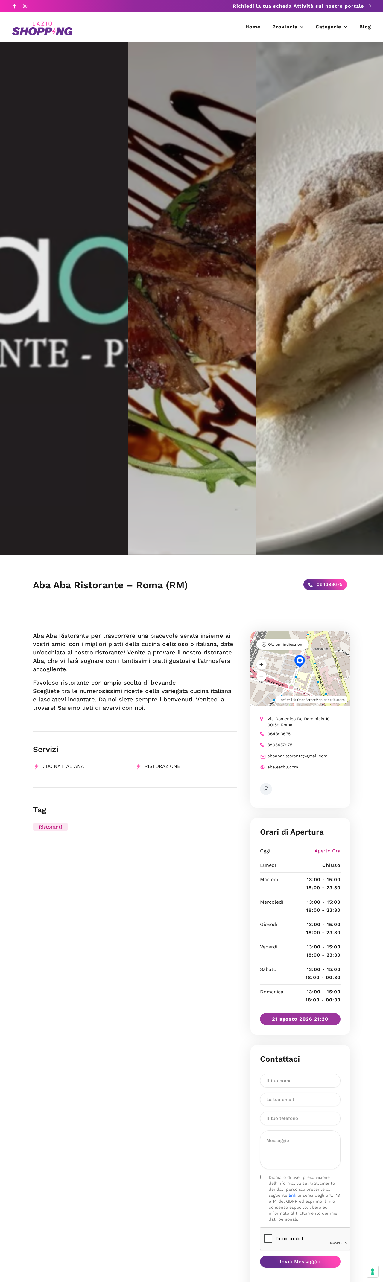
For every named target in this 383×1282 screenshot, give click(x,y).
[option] (64, 298)
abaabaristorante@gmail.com (297, 755)
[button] (261, 665)
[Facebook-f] (14, 6)
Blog (365, 27)
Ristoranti (50, 827)
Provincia (284, 27)
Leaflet (284, 700)
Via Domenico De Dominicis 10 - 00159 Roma (300, 721)
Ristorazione (162, 766)
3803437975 (280, 744)
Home (252, 27)
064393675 (328, 584)
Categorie (328, 27)
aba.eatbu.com (283, 767)
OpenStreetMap (310, 700)
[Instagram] (25, 6)
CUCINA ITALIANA (63, 766)
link (292, 1195)
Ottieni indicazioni (285, 644)
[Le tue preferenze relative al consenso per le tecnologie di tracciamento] (372, 1271)
